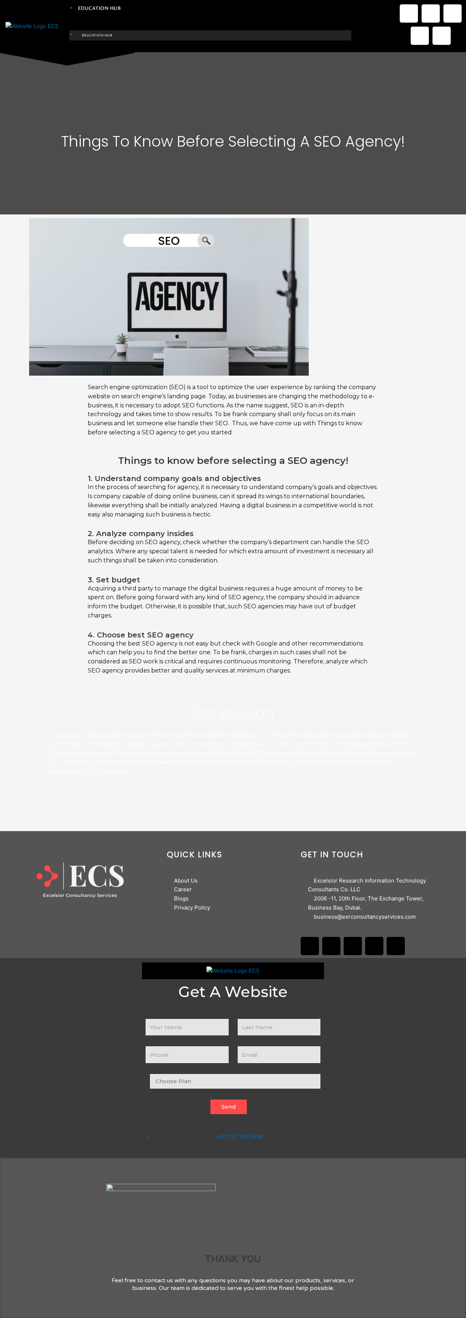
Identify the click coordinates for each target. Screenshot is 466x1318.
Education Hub (99, 8)
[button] (210, 25)
